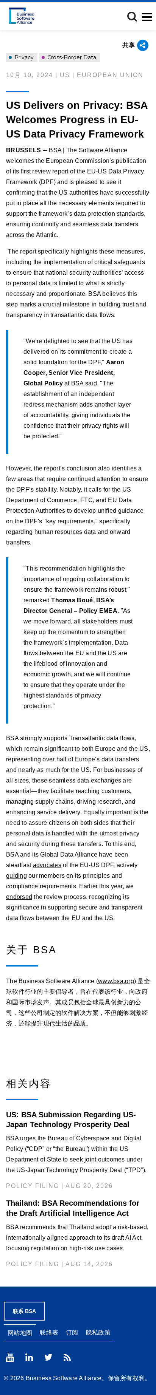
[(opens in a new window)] (10, 1357)
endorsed (19, 897)
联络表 (49, 1332)
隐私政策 (98, 1332)
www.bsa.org (116, 981)
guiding (16, 875)
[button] (132, 17)
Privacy (23, 57)
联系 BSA (24, 1311)
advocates (47, 865)
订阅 (72, 1332)
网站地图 (20, 1333)
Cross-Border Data (71, 57)
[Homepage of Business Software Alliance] (22, 16)
